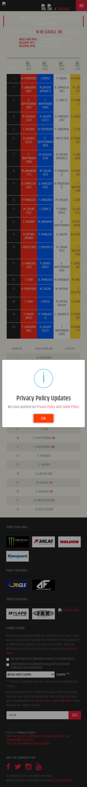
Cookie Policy (70, 407)
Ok (43, 418)
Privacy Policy (46, 407)
